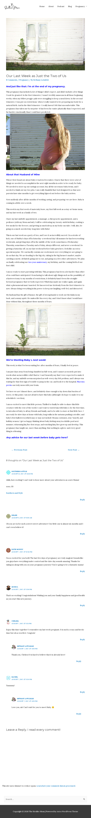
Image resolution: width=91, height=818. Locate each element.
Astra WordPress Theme (67, 811)
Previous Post (19, 450)
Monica (15, 587)
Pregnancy (80, 6)
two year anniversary (37, 262)
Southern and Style (14, 493)
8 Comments (11, 80)
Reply (82, 499)
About (51, 6)
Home (42, 6)
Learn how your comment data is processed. (56, 786)
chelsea (15, 621)
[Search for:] (45, 799)
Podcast (60, 6)
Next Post (74, 450)
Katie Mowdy (17, 549)
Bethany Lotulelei (25, 646)
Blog (70, 6)
